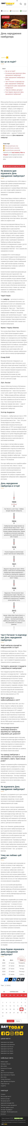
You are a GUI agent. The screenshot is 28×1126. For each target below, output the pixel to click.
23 (25, 1009)
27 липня (7, 985)
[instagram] (17, 0)
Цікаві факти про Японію (7, 1046)
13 (14, 1006)
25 (6, 1012)
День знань (4, 1077)
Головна (3, 1094)
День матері (4, 1066)
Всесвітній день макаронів (12, 150)
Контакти (3, 1114)
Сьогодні (10, 1021)
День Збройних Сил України (8, 1081)
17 (2, 1009)
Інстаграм (17, 47)
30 (25, 1012)
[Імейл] (18, 979)
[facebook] (12, 0)
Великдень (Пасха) (5, 1064)
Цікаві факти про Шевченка (8, 1044)
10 (2, 1006)
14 (17, 1006)
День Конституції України (7, 1072)
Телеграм (6, 47)
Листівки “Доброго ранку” (7, 1107)
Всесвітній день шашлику (12, 148)
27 (14, 1012)
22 (21, 1009)
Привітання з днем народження (9, 1105)
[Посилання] (22, 979)
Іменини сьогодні (5, 1098)
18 (6, 1009)
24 (2, 1012)
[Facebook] (6, 979)
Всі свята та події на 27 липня (15, 166)
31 (2, 1016)
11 (6, 1006)
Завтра (18, 1021)
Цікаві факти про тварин (7, 1053)
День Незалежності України (8, 1075)
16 (25, 1006)
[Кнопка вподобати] (7, 58)
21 (17, 1009)
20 (14, 1009)
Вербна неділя (4, 1061)
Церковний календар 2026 (7, 1103)
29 (21, 1012)
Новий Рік (3, 1085)
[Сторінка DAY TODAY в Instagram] (12, 1033)
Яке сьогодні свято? (6, 1096)
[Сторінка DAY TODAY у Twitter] (7, 1033)
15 (21, 1006)
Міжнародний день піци (11, 146)
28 (17, 1012)
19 (10, 1009)
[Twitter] (10, 979)
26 (10, 1012)
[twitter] (11, 0)
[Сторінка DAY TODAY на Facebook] (3, 1033)
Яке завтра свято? (5, 1100)
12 (10, 1006)
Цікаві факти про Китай (7, 1048)
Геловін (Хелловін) (5, 1079)
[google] (13, 0)
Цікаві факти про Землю (7, 1051)
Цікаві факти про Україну (7, 1042)
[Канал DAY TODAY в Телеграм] (21, 1033)
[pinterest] (14, 0)
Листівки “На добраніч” (7, 1109)
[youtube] (15, 0)
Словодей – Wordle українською (9, 1111)
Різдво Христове (5, 1083)
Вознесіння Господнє (6, 1068)
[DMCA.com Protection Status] (18, 1118)
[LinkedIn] (14, 979)
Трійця (2, 1070)
